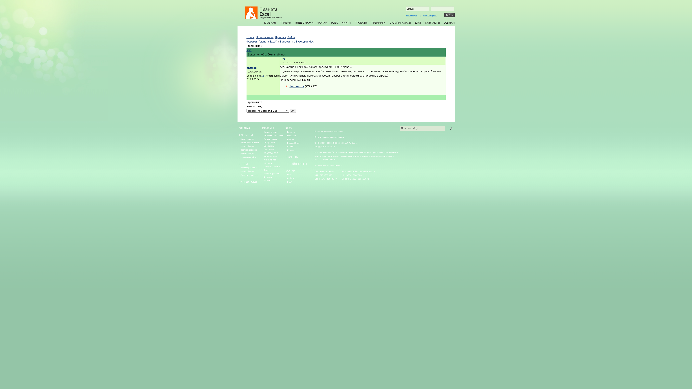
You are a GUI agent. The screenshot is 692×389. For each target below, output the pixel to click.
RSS (249, 50)
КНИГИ (243, 164)
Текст (266, 170)
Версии (290, 139)
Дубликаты (269, 149)
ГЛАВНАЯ (244, 128)
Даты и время (270, 139)
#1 (283, 58)
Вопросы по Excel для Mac (297, 41)
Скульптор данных (249, 175)
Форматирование (272, 173)
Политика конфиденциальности (329, 137)
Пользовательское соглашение (328, 131)
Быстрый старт (247, 139)
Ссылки (449, 22)
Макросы (268, 163)
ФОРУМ (290, 171)
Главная (270, 22)
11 (262, 75)
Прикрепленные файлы (295, 80)
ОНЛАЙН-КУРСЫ (296, 164)
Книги (346, 22)
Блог (418, 22)
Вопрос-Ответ (293, 143)
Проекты (361, 22)
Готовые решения (248, 167)
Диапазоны (269, 145)
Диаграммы (269, 142)
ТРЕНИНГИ (246, 135)
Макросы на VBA (248, 157)
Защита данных (271, 152)
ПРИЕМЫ (268, 128)
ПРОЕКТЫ (292, 157)
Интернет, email (271, 156)
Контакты (432, 22)
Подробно (291, 135)
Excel (289, 174)
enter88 (252, 68)
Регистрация (411, 16)
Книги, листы (270, 159)
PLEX (334, 22)
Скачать (291, 146)
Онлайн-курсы (400, 22)
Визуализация (247, 153)
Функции (268, 177)
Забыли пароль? (430, 16)
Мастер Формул (247, 146)
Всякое (267, 180)
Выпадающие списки (273, 135)
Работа (290, 178)
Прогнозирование (248, 149)
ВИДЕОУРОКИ (248, 182)
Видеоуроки (304, 22)
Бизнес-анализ (270, 132)
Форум (322, 22)
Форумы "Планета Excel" (262, 41)
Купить (290, 150)
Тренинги (378, 22)
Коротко (291, 132)
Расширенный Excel (249, 142)
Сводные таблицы (272, 166)
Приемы (285, 22)
